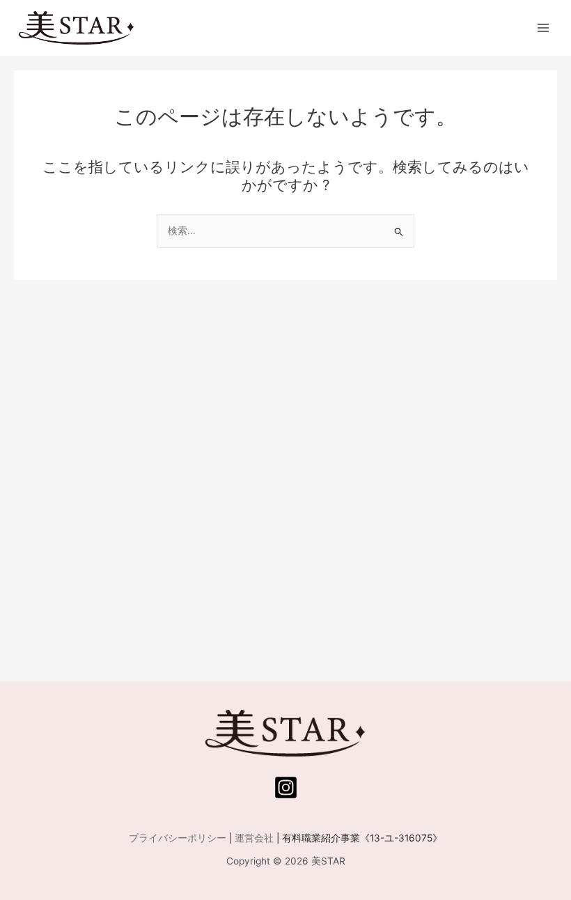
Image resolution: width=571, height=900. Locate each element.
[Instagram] (286, 787)
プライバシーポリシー (177, 838)
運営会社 (254, 838)
